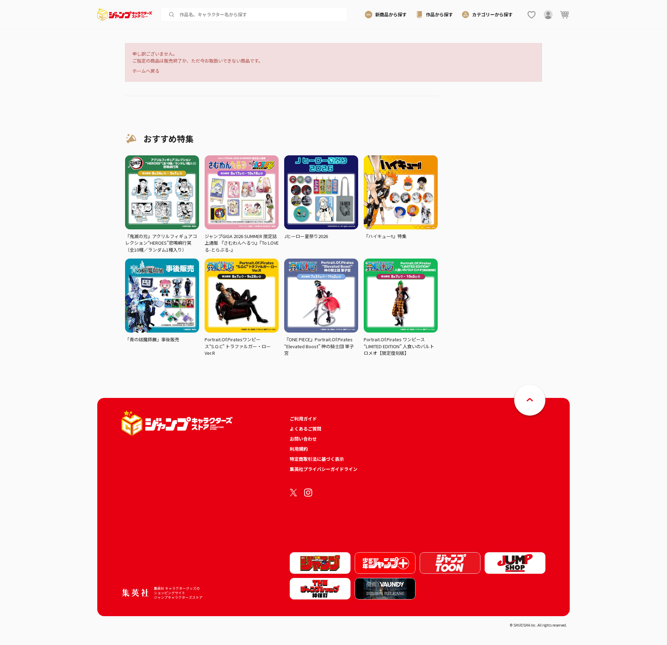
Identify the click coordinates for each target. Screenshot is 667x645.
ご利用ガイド (303, 418)
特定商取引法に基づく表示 (317, 459)
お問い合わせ (303, 438)
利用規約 (299, 449)
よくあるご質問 (305, 428)
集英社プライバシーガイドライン (323, 469)
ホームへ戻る (145, 70)
